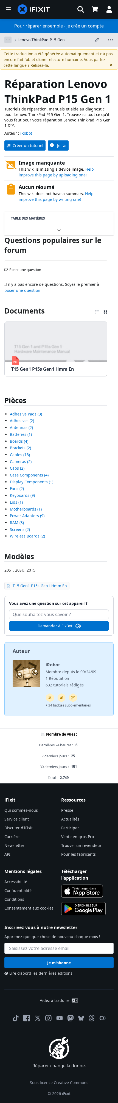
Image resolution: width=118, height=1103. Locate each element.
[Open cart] (94, 9)
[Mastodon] (70, 1018)
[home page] (34, 9)
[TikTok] (15, 1018)
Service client (16, 819)
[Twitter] (37, 1018)
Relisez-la (39, 65)
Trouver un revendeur (81, 845)
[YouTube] (59, 1018)
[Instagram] (48, 1018)
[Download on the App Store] (82, 891)
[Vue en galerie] (105, 311)
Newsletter (14, 845)
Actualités (70, 819)
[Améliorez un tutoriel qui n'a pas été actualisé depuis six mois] (73, 697)
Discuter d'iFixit (18, 827)
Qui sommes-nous (21, 810)
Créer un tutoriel (28, 145)
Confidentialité (18, 890)
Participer (70, 827)
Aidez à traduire (54, 1000)
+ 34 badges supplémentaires (68, 705)
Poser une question (25, 267)
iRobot (26, 133)
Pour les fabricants (78, 854)
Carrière (11, 836)
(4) (19, 441)
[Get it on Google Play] (83, 908)
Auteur (21, 651)
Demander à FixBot (55, 625)
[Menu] (8, 9)
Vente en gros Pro (77, 836)
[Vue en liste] (97, 311)
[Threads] (91, 1018)
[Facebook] (26, 1018)
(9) (22, 495)
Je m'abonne (59, 962)
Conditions (14, 899)
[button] (80, 9)
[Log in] (109, 9)
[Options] (8, 40)
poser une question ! (23, 290)
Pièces (15, 400)
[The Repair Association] (102, 1018)
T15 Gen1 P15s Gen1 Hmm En (40, 585)
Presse (67, 810)
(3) (26, 414)
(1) (21, 434)
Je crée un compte (85, 26)
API (7, 854)
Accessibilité (15, 881)
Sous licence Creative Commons (59, 1082)
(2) (22, 420)
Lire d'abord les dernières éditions (40, 973)
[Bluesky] (81, 1018)
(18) (20, 454)
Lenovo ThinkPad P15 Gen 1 (43, 39)
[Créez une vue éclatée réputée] (61, 697)
